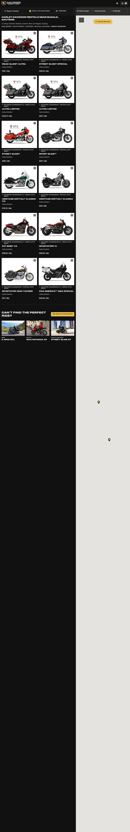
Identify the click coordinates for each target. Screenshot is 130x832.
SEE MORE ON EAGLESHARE (62, 314)
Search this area (104, 21)
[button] (19, 51)
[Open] (91, 10)
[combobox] (15, 11)
